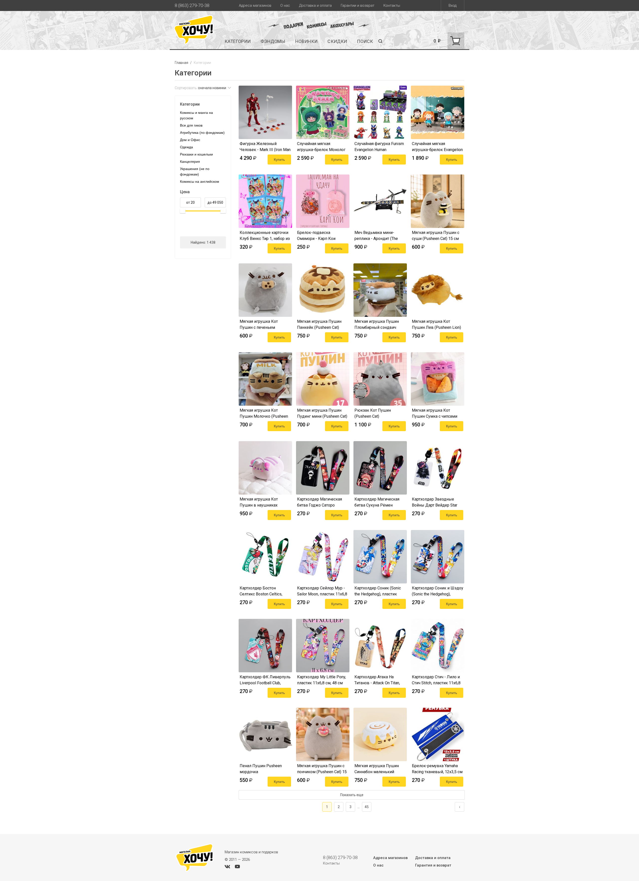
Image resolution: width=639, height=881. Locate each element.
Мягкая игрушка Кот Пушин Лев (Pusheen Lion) (436, 324)
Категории (238, 41)
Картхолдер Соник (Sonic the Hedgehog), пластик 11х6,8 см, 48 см (377, 591)
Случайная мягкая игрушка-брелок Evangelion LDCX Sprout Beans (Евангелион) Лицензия (437, 146)
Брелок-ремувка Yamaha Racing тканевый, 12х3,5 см (437, 768)
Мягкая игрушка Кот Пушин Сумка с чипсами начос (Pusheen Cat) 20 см (436, 413)
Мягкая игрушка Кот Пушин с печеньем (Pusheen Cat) (259, 324)
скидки (337, 41)
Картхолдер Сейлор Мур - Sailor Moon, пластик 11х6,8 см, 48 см (322, 591)
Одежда (186, 147)
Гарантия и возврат (433, 865)
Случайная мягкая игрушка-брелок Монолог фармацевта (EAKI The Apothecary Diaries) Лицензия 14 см (321, 146)
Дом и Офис (190, 140)
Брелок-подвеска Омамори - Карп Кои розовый (316, 235)
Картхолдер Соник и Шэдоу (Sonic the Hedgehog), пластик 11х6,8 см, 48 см (437, 591)
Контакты (391, 5)
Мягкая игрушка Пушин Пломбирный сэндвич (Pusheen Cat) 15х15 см (376, 324)
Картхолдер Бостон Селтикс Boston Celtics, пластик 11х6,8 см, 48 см (262, 591)
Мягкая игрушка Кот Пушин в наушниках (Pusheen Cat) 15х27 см (261, 502)
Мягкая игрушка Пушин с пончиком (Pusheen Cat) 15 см (322, 768)
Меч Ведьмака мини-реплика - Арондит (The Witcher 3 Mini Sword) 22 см (379, 235)
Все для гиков (191, 125)
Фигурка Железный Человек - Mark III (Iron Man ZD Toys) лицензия (265, 146)
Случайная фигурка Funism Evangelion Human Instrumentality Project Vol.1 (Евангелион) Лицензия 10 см (379, 146)
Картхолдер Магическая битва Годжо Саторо (319, 502)
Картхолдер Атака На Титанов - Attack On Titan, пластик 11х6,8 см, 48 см (377, 680)
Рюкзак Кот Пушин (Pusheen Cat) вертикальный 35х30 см (377, 413)
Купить (279, 160)
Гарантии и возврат (357, 5)
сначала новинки (212, 88)
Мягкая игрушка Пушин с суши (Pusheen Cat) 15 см (435, 235)
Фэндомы (273, 41)
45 (367, 807)
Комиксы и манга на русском (196, 115)
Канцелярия (190, 162)
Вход (453, 5)
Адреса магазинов (255, 5)
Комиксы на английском (199, 181)
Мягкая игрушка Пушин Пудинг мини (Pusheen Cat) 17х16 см (322, 413)
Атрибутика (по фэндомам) (202, 133)
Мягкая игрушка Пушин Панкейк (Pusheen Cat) (319, 324)
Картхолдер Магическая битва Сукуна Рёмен (376, 502)
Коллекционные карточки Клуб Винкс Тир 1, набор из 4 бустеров (265, 235)
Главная (182, 63)
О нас (285, 5)
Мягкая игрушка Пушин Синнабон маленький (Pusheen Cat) (376, 768)
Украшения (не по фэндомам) (194, 171)
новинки (306, 41)
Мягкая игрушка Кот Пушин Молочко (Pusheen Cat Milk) (264, 413)
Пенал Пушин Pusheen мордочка (261, 768)
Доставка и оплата (315, 5)
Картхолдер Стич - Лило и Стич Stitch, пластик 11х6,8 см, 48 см (436, 680)
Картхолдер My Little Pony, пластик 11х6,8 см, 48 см (321, 680)
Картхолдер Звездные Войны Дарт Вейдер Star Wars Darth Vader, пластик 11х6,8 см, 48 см (435, 502)
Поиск (365, 41)
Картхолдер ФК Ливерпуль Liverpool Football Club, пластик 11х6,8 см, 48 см (265, 680)
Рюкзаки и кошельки (196, 154)
